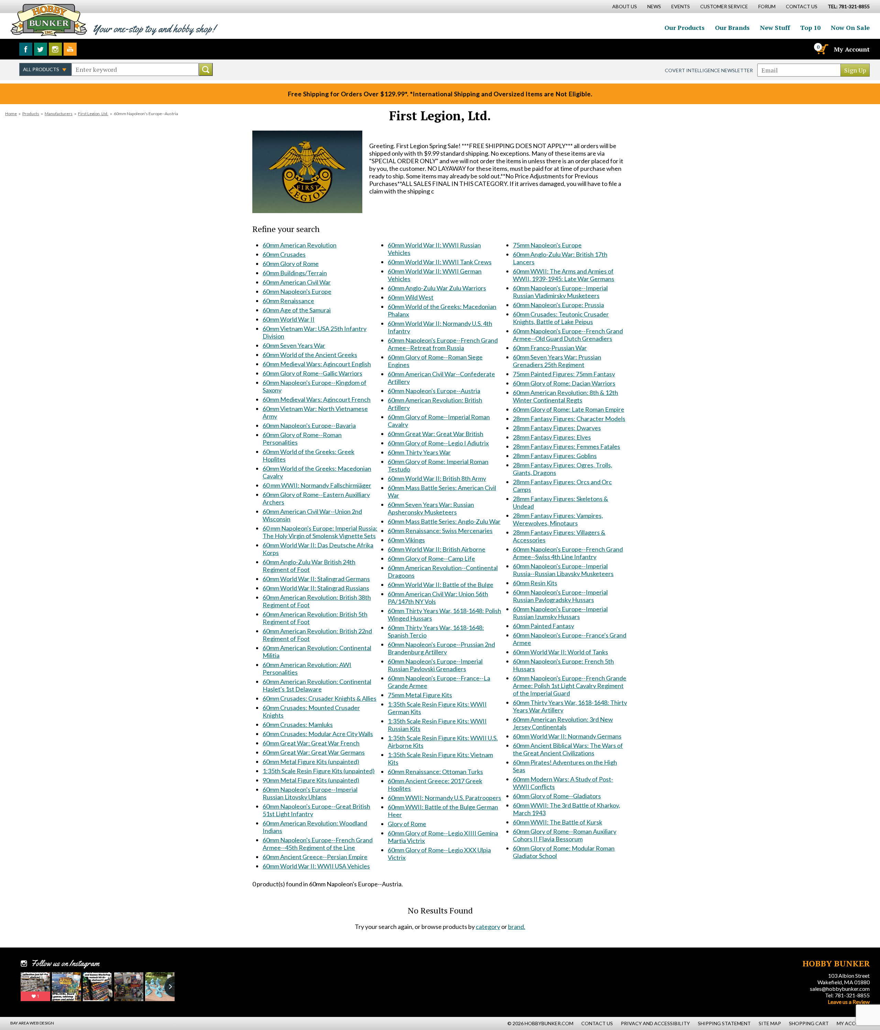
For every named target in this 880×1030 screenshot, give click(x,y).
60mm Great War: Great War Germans (314, 752)
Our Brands (732, 27)
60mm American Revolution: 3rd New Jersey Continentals (563, 723)
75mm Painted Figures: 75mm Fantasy (564, 374)
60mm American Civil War (297, 282)
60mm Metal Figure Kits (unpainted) (311, 761)
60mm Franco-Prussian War (550, 348)
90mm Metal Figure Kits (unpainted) (311, 780)
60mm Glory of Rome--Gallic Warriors (312, 373)
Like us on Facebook (25, 49)
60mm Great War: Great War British (435, 434)
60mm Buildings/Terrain (295, 273)
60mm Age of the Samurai (297, 310)
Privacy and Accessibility (655, 1023)
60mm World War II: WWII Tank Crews (440, 262)
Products (30, 113)
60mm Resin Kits (535, 583)
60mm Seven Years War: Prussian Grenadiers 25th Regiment (557, 360)
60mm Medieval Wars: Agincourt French (317, 399)
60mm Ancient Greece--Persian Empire (315, 857)
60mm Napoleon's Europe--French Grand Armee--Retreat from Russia (443, 344)
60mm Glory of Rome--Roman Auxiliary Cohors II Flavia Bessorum (564, 835)
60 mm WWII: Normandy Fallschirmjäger (317, 485)
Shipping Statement (724, 1023)
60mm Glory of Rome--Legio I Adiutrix (438, 443)
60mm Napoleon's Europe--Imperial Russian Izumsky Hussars (560, 612)
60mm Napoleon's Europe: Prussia (558, 305)
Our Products (684, 27)
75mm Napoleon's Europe (547, 245)
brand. (516, 926)
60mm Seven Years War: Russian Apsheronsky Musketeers (431, 508)
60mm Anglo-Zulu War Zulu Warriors (437, 288)
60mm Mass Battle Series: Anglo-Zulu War (444, 521)
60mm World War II (289, 319)
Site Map (770, 1023)
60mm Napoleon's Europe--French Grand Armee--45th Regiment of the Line (318, 843)
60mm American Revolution (300, 245)
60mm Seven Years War (294, 345)
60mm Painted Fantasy (543, 626)
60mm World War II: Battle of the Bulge (440, 584)
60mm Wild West (410, 297)
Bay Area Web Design (32, 1023)
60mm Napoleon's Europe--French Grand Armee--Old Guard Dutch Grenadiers (568, 334)
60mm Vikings (406, 540)
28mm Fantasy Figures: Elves (552, 437)
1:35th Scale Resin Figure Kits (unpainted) (319, 771)
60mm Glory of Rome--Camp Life (431, 558)
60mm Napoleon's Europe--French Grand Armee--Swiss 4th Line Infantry (568, 553)
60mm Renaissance (288, 300)
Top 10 (810, 27)
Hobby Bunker (48, 20)
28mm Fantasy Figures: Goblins (555, 455)
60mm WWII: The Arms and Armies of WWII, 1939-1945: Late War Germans (563, 275)
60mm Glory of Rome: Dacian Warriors (564, 383)
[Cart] (821, 49)
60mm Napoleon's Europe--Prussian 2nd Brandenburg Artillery (441, 648)
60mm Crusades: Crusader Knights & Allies (319, 698)
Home (11, 113)
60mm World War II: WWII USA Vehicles (316, 866)
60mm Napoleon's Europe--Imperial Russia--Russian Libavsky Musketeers (563, 569)
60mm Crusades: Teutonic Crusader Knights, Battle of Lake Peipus (561, 317)
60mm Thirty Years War (419, 452)
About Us (624, 6)
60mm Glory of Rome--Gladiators (557, 796)
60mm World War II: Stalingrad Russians (316, 588)
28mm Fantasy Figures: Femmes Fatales (566, 446)
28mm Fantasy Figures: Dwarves (557, 428)
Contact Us (801, 6)
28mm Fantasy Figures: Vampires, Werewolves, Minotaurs (558, 519)
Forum (767, 6)
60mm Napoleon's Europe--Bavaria (309, 425)
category (488, 926)
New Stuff (775, 27)
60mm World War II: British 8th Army (437, 478)
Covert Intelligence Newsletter (709, 70)
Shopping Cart (809, 1023)
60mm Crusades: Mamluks (298, 724)
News (654, 6)
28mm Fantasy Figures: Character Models (569, 418)
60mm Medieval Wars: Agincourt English (317, 364)
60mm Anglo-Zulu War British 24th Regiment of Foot (309, 565)
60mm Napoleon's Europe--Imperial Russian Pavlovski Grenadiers (435, 665)
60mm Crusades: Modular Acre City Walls (318, 734)
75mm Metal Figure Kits (420, 695)
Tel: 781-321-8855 (847, 995)
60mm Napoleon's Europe (297, 291)
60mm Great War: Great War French (311, 743)
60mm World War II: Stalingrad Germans (316, 579)
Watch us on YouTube (70, 49)
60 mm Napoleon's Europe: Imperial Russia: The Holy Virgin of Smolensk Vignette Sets (320, 532)
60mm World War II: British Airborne (436, 549)
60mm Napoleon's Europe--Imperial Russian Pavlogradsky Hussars (560, 595)
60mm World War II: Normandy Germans (567, 736)
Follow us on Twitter (40, 49)
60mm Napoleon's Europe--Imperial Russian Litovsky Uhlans (310, 793)
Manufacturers (59, 113)
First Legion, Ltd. (93, 113)
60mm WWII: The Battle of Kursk (557, 822)
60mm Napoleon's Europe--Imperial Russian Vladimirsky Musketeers (560, 291)
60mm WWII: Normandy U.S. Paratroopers (444, 797)
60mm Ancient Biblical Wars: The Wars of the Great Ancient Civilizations (568, 749)
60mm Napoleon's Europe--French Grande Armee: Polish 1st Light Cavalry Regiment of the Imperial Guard (569, 685)
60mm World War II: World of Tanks (560, 652)
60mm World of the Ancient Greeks (310, 354)
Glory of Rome (407, 824)
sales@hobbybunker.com (840, 988)
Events (680, 6)
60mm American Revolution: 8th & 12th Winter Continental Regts (565, 396)
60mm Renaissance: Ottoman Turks (435, 771)
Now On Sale (850, 27)
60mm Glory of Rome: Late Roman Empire (568, 409)
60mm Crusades (284, 254)
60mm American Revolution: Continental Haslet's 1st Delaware (317, 685)
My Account (852, 49)
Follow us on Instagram (55, 49)
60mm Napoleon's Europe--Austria (434, 391)
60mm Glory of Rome (291, 263)
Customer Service (724, 6)
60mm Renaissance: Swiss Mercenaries (440, 530)
